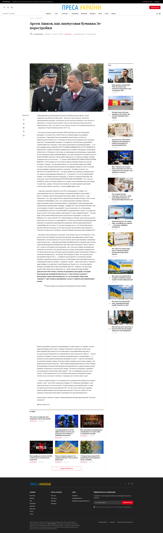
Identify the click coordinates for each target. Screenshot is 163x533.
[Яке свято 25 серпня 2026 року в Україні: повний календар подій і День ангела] (120, 239)
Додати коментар (66, 468)
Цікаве (113, 13)
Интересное (68, 34)
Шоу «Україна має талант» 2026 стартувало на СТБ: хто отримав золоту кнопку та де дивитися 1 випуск (122, 169)
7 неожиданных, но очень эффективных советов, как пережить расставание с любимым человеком (64, 432)
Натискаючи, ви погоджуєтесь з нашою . (113, 507)
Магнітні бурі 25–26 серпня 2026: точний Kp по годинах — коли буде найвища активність (122, 224)
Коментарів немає (79, 34)
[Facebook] (23, 119)
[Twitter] (23, 123)
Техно (100, 13)
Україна (48, 13)
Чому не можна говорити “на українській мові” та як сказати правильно (66, 458)
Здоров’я (93, 13)
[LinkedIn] (23, 127)
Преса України (52, 523)
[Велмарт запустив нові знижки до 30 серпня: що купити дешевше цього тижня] (120, 103)
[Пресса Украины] (81, 7)
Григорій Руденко (38, 34)
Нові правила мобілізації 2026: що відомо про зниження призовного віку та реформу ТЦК (121, 87)
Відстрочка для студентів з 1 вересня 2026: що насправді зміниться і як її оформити (122, 328)
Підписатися (155, 7)
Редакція (157, 1)
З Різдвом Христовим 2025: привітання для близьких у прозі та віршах (90, 458)
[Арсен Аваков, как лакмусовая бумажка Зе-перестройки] (67, 87)
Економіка (75, 13)
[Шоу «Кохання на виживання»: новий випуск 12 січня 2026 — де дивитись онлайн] (92, 421)
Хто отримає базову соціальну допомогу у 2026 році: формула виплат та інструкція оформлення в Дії (122, 196)
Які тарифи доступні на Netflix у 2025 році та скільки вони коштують (41, 458)
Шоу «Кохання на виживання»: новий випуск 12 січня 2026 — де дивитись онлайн (91, 431)
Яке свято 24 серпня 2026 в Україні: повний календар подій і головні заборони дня (122, 278)
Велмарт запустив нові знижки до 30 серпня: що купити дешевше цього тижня (34, 1)
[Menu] (159, 14)
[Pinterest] (23, 131)
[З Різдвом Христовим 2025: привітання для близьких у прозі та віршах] (92, 447)
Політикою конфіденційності (124, 507)
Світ (56, 13)
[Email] (23, 135)
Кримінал (84, 13)
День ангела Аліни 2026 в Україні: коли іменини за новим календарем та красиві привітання (121, 142)
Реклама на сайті (147, 1)
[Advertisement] (81, 48)
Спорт (107, 13)
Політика (65, 13)
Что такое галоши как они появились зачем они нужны (40, 418)
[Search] (157, 14)
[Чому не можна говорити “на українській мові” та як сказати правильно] (66, 447)
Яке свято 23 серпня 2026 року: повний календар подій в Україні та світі (121, 303)
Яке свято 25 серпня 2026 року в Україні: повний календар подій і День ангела (121, 251)
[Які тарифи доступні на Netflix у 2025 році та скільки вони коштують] (41, 447)
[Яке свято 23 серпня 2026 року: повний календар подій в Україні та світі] (120, 292)
